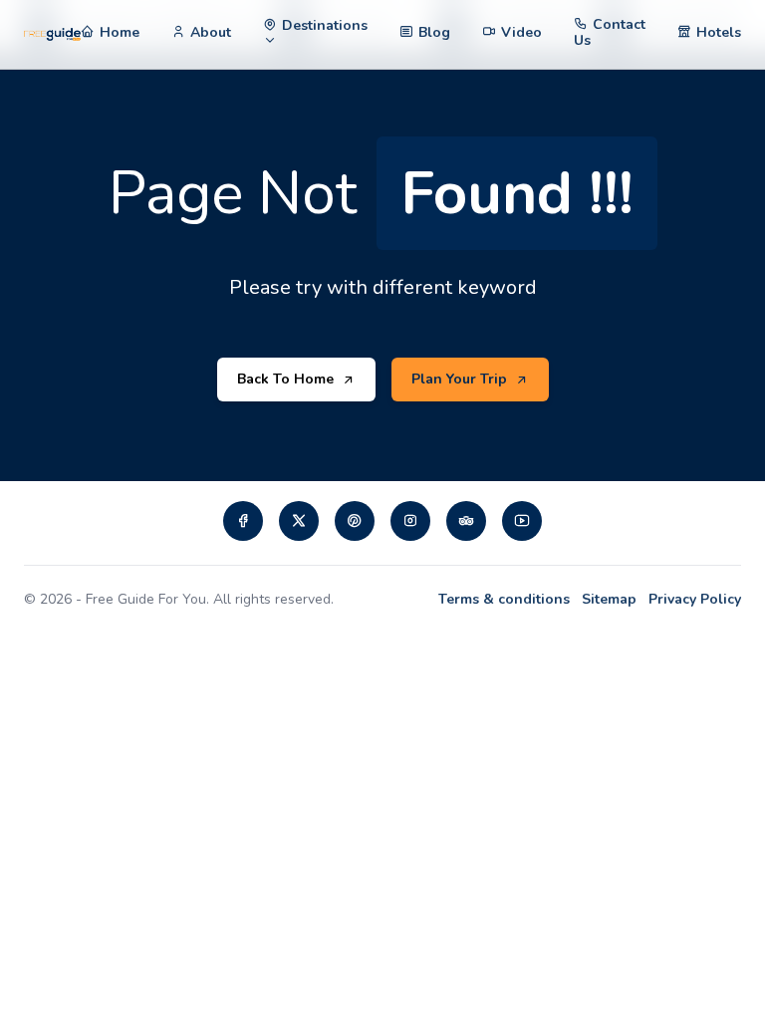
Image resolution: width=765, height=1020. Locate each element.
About (210, 32)
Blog (434, 32)
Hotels (718, 32)
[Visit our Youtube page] (522, 521)
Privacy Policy (694, 599)
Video (521, 32)
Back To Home (285, 379)
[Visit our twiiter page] (299, 521)
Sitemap (609, 599)
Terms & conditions (504, 599)
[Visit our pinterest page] (355, 521)
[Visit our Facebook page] (243, 521)
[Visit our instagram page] (410, 521)
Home (119, 32)
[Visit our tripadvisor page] (466, 521)
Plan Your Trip (459, 379)
